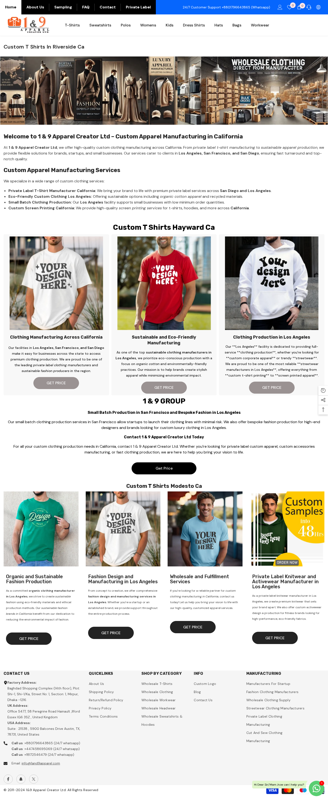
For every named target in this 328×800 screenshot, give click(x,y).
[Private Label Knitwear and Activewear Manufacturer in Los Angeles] (287, 528)
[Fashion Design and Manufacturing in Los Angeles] (123, 528)
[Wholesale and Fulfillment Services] (205, 528)
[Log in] (280, 7)
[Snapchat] (20, 779)
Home (10, 7)
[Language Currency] (318, 7)
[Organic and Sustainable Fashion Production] (41, 528)
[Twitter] (33, 779)
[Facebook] (8, 779)
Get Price (164, 468)
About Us (35, 7)
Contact (108, 7)
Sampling (63, 7)
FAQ (86, 7)
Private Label (138, 7)
